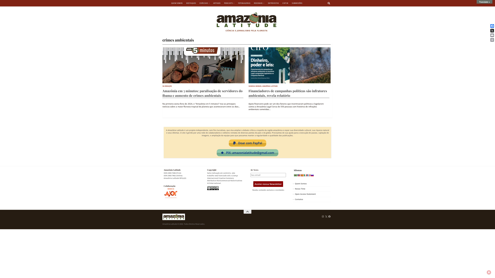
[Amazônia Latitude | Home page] (246, 20)
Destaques (191, 3)
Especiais (204, 3)
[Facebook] (492, 26)
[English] (298, 175)
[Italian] (305, 175)
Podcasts (228, 3)
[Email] (492, 35)
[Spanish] (302, 175)
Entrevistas (273, 3)
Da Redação (167, 86)
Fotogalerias (244, 3)
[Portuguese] (295, 175)
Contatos (299, 199)
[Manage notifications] (489, 272)
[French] (308, 175)
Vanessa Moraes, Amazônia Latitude (263, 86)
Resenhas (258, 3)
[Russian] (312, 175)
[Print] (492, 40)
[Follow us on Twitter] (326, 216)
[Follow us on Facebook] (329, 216)
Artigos (216, 3)
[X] (492, 30)
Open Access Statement (305, 194)
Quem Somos (177, 3)
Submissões (297, 3)
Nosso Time (300, 189)
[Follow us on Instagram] (323, 216)
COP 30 (285, 3)
